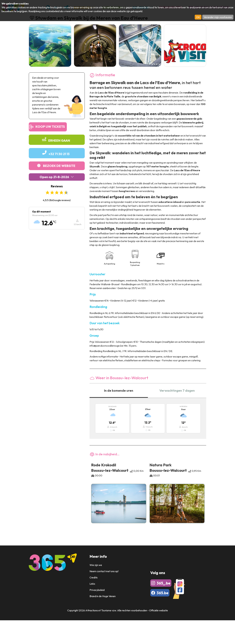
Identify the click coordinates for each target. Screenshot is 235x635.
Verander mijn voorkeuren (218, 17)
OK (198, 17)
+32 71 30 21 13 (59, 154)
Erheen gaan (59, 140)
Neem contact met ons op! (104, 571)
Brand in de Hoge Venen (103, 596)
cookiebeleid (52, 11)
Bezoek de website (59, 166)
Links (92, 583)
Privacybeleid (97, 590)
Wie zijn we (96, 565)
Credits (94, 577)
